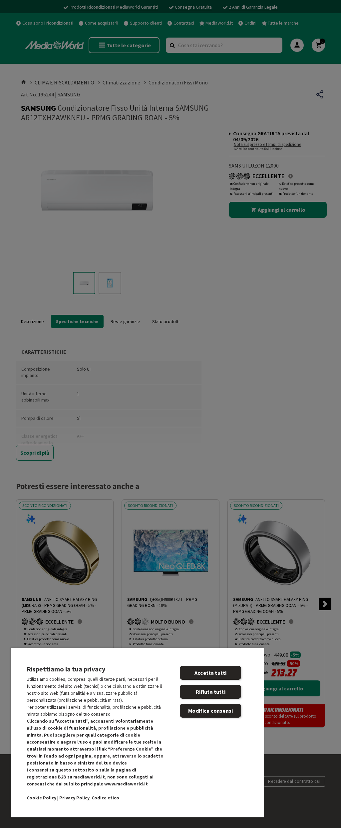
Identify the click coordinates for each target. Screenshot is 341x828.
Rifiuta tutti (210, 691)
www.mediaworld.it (126, 784)
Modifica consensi (210, 710)
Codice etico (105, 798)
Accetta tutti (210, 672)
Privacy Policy (74, 798)
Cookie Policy (41, 798)
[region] (137, 732)
